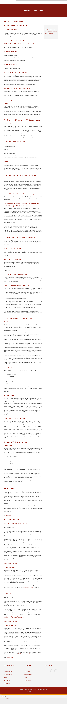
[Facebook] (51, 670)
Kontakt (25, 689)
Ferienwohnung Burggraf (8, 674)
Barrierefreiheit (42, 689)
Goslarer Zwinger (32, 691)
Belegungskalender (7, 680)
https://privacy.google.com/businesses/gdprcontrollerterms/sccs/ (14, 617)
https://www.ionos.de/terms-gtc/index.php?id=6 (11, 484)
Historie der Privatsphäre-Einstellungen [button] (51, 31)
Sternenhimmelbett (7, 678)
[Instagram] (55, 670)
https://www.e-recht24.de (10, 657)
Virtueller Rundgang (7, 683)
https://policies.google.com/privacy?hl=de (10, 563)
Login (47, 689)
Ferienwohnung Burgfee (8, 671)
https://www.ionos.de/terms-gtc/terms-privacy (34, 108)
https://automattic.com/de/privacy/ (11, 515)
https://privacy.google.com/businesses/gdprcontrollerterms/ (15, 616)
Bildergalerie (26, 678)
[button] (14, 2)
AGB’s (38, 689)
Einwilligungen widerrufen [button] (49, 33)
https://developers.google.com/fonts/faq (29, 587)
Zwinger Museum (27, 671)
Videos (25, 677)
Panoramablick (26, 675)
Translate (7, 698)
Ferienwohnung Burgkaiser (8, 675)
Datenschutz (30, 689)
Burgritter (5, 677)
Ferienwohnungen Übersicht (8, 669)
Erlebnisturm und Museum (28, 669)
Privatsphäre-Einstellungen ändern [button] (50, 29)
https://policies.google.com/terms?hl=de (10, 655)
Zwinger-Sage (26, 672)
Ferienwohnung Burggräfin (8, 672)
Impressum (34, 689)
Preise (5, 681)
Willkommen (21, 689)
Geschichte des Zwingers (28, 674)
